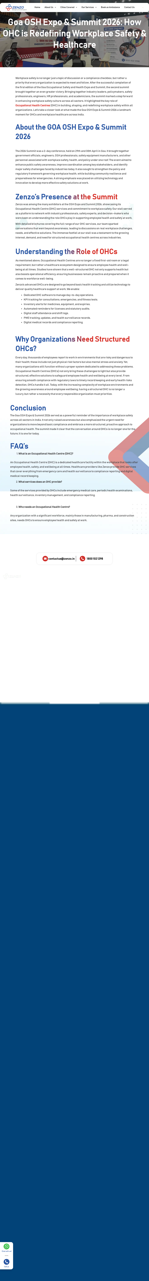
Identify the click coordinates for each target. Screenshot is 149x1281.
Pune (103, 614)
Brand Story (39, 608)
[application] (54, 7)
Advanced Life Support (85, 590)
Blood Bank (61, 607)
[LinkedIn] (117, 678)
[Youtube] (140, 678)
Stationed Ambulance (84, 607)
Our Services (40, 585)
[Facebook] (71, 678)
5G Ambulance (85, 618)
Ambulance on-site (63, 586)
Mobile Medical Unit (63, 634)
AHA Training (40, 625)
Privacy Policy (40, 638)
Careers (38, 629)
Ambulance (39, 590)
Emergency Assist (64, 624)
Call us (6, 1266)
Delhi (103, 591)
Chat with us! (6, 1251)
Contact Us (39, 612)
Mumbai (104, 605)
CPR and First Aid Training (64, 618)
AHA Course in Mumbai (63, 601)
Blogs (37, 603)
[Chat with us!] (6, 1246)
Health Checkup (63, 629)
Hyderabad (106, 595)
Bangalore (105, 582)
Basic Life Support (87, 597)
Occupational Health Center (62, 642)
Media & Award (41, 599)
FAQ (36, 634)
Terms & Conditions (43, 643)
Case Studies (40, 594)
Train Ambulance (86, 614)
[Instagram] (94, 678)
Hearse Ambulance (87, 601)
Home (37, 581)
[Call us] (6, 1262)
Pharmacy (61, 648)
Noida (103, 609)
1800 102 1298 (95, 558)
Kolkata (104, 600)
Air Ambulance (85, 585)
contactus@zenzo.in (61, 558)
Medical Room (62, 612)
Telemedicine (62, 653)
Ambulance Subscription (62, 593)
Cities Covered (108, 576)
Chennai (104, 586)
